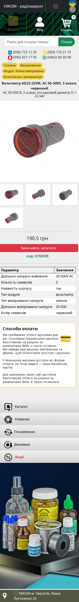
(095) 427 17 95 (25, 57)
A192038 (41, 256)
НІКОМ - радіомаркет (23, 6)
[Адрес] (4, 596)
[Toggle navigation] (56, 6)
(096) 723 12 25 (25, 52)
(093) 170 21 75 (59, 52)
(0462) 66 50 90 (59, 57)
